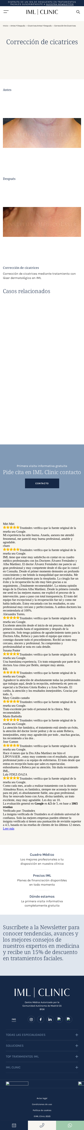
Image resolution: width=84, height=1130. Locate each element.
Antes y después (18, 26)
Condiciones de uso (42, 1104)
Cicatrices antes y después (40, 26)
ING (14, 1019)
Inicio (5, 26)
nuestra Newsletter (60, 4)
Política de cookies (42, 1110)
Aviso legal (42, 1098)
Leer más (8, 828)
